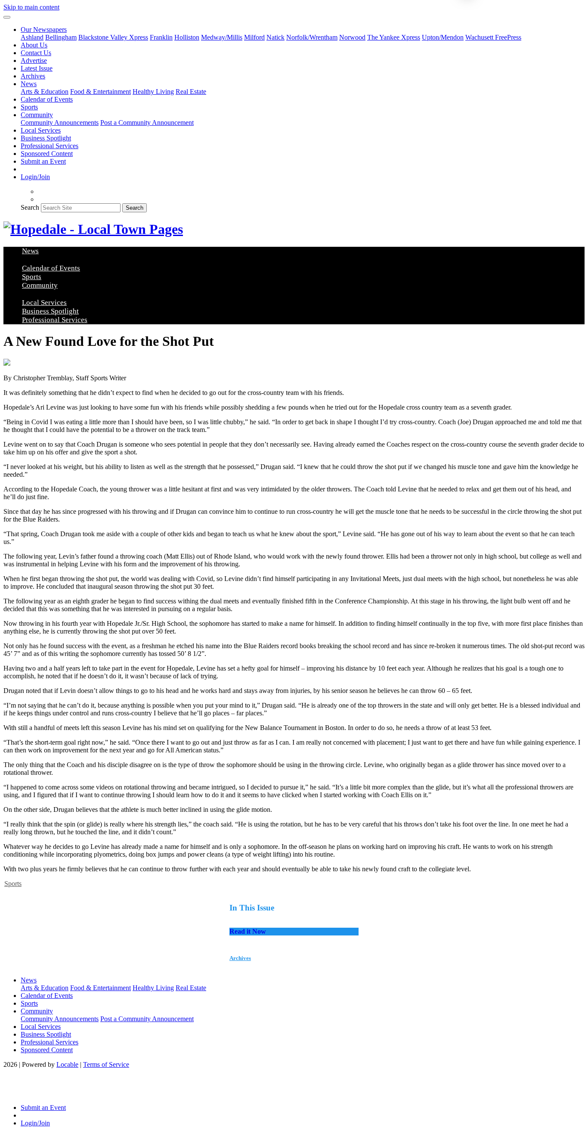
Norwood (352, 37)
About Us (34, 45)
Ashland (32, 37)
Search (30, 207)
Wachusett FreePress (493, 37)
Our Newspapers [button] (44, 29)
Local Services (41, 130)
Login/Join (35, 176)
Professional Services (49, 145)
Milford (254, 37)
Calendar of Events (47, 99)
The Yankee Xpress (393, 37)
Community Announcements (60, 122)
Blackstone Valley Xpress (113, 37)
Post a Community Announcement (147, 122)
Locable (67, 1064)
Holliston (186, 37)
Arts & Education (44, 91)
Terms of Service (106, 1064)
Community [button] (37, 114)
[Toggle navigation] (6, 17)
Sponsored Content (47, 153)
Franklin (161, 37)
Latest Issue (37, 68)
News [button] (29, 83)
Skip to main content (31, 7)
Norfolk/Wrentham (311, 37)
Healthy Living (153, 91)
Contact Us (36, 52)
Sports (29, 107)
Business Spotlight (46, 138)
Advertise (34, 60)
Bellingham (61, 37)
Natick (275, 37)
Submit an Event (43, 161)
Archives (33, 76)
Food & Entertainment (100, 91)
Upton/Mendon (443, 37)
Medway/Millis (221, 37)
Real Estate (191, 91)
